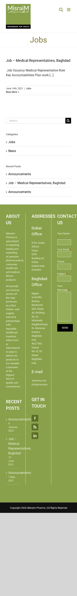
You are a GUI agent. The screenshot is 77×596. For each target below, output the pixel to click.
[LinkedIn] (35, 435)
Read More (11, 92)
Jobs (28, 88)
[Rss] (35, 427)
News (12, 151)
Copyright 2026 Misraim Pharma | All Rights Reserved (38, 508)
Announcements (19, 174)
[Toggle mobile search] (61, 10)
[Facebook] (35, 418)
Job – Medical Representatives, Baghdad (38, 60)
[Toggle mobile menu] (69, 10)
